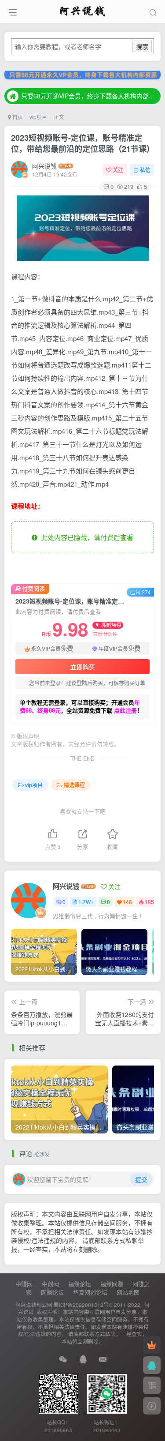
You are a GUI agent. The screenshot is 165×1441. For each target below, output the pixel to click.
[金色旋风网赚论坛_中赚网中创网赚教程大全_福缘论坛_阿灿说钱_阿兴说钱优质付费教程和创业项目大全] (82, 10)
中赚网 (24, 1284)
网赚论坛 (52, 1292)
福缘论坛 (79, 1284)
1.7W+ (86, 901)
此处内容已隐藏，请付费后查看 (85, 537)
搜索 (142, 46)
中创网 (50, 1284)
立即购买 (82, 666)
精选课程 (74, 784)
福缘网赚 (111, 1284)
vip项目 (38, 116)
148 (127, 901)
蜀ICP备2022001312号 (81, 1304)
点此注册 (125, 710)
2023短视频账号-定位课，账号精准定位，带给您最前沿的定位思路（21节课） (82, 143)
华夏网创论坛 (90, 1292)
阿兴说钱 (44, 165)
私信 (145, 169)
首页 (17, 116)
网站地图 (128, 1292)
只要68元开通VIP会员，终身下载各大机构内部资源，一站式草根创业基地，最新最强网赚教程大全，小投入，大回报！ (89, 95)
